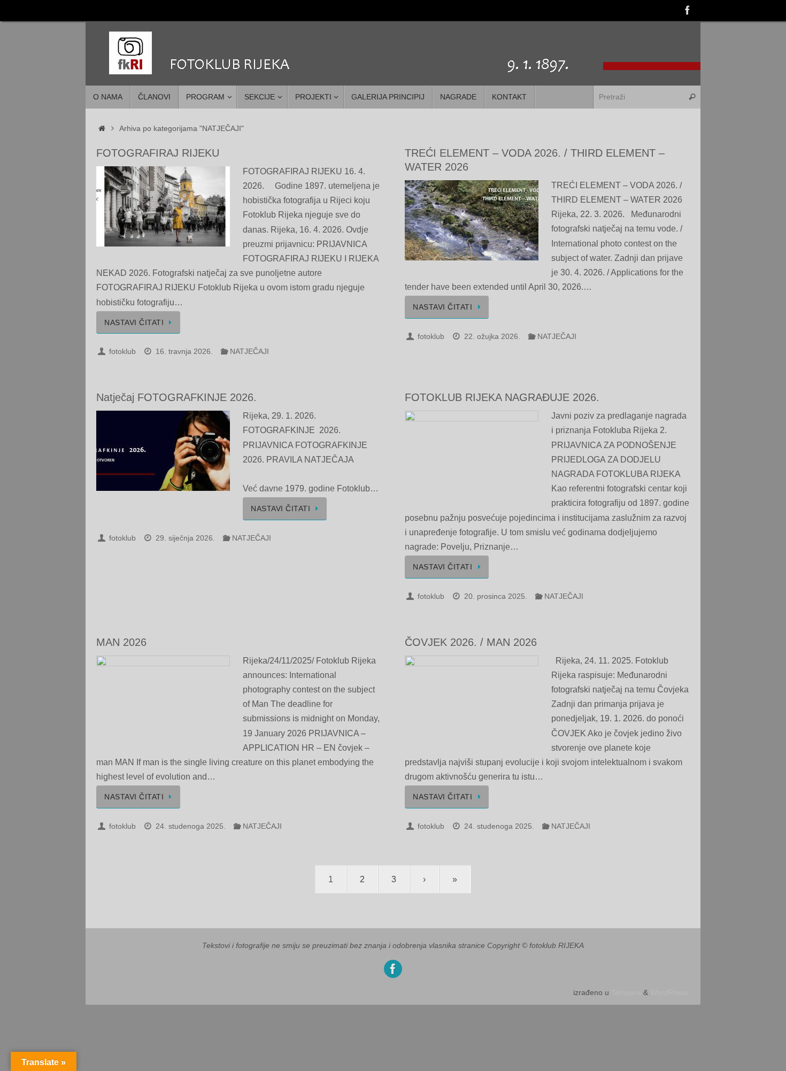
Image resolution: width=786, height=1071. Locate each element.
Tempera (626, 992)
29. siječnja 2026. (185, 538)
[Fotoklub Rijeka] (687, 10)
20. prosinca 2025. (495, 596)
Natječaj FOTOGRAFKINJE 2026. (176, 397)
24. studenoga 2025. (191, 826)
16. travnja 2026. (184, 351)
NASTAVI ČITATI (134, 322)
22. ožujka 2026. (492, 336)
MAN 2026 (121, 642)
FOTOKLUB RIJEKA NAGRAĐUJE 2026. (502, 397)
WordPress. (670, 992)
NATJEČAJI (249, 351)
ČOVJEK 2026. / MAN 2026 (471, 642)
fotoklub (122, 351)
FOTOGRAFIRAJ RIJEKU (157, 153)
